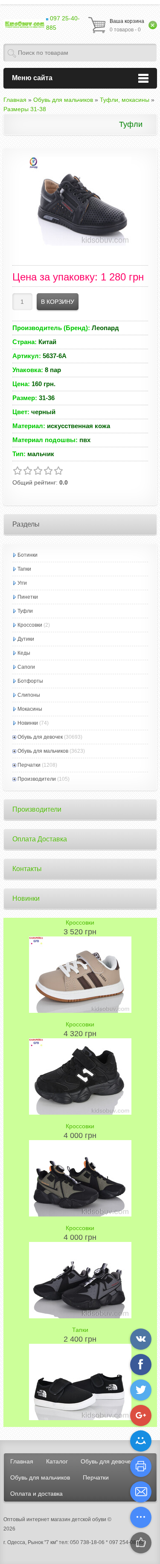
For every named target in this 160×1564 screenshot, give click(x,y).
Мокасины (29, 709)
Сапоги (26, 667)
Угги (22, 583)
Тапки (24, 569)
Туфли (25, 611)
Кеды (23, 653)
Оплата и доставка (36, 1493)
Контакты (27, 868)
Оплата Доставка (39, 839)
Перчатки (29, 765)
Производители (36, 779)
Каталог (57, 1461)
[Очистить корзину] (152, 25)
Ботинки (27, 555)
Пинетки (27, 597)
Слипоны (28, 695)
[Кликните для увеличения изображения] (80, 201)
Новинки (27, 723)
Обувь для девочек (40, 737)
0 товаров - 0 (127, 25)
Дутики (25, 639)
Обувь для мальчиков (42, 751)
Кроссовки (29, 625)
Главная (21, 1461)
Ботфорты (30, 681)
